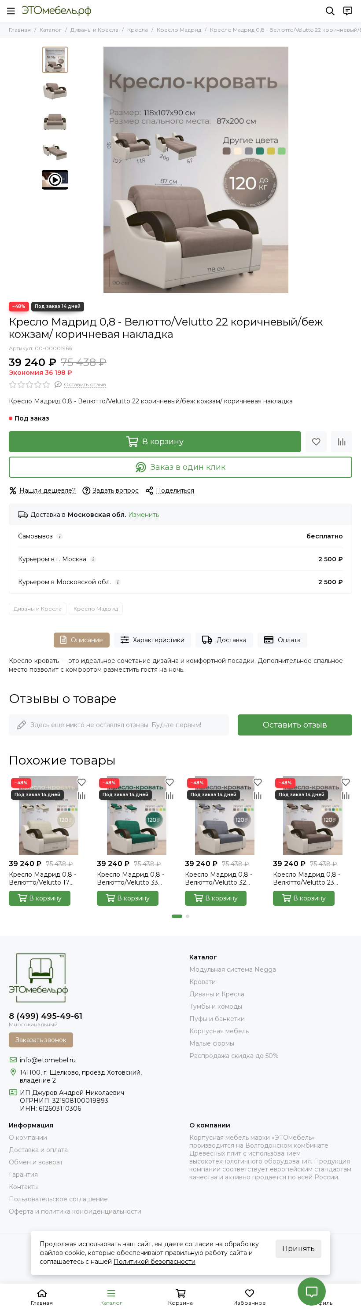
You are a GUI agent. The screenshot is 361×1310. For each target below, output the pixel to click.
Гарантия (23, 1174)
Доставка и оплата (38, 1150)
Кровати (202, 982)
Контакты (24, 1187)
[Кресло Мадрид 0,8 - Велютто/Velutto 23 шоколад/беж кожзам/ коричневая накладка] (312, 815)
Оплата (289, 640)
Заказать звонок (40, 1040)
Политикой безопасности (154, 1262)
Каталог (51, 29)
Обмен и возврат (36, 1162)
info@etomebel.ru (48, 1060)
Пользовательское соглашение (58, 1199)
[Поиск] (330, 11)
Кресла (137, 29)
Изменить (143, 515)
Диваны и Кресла (94, 29)
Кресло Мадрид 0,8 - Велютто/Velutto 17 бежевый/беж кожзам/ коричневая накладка (45, 878)
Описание (87, 640)
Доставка (232, 640)
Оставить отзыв (295, 725)
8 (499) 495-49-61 (45, 1016)
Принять (298, 1248)
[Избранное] (316, 441)
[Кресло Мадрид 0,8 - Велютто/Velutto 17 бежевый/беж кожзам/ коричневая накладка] (48, 815)
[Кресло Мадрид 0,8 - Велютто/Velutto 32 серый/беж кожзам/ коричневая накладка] (224, 815)
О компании (28, 1138)
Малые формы (211, 1043)
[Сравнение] (341, 441)
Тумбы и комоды (215, 1006)
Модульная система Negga (232, 969)
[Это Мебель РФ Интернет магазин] (56, 11)
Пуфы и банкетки (217, 1019)
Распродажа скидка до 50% (234, 1056)
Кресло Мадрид (179, 29)
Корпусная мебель (219, 1031)
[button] (77, 169)
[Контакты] (348, 11)
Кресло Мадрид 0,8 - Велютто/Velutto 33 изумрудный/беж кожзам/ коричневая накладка (130, 878)
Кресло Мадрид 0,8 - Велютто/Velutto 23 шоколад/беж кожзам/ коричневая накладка (308, 878)
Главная (20, 29)
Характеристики (158, 640)
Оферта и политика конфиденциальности (75, 1211)
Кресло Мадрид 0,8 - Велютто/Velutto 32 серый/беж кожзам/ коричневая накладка (219, 878)
